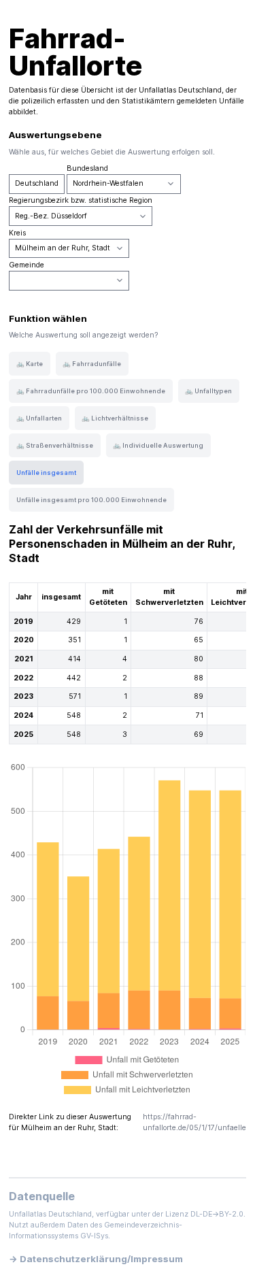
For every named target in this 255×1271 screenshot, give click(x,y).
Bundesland (87, 168)
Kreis (17, 233)
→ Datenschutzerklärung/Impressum (96, 1258)
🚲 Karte (29, 363)
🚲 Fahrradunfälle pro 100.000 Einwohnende (90, 391)
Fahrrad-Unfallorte (75, 52)
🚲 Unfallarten (39, 418)
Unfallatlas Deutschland (180, 90)
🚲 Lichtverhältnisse (115, 418)
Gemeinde (26, 265)
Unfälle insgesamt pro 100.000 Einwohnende (91, 500)
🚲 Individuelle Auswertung (158, 445)
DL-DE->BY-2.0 (216, 1214)
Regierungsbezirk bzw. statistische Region (80, 200)
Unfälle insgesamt (46, 472)
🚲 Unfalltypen (208, 391)
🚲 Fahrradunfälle (92, 363)
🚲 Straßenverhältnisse (54, 445)
